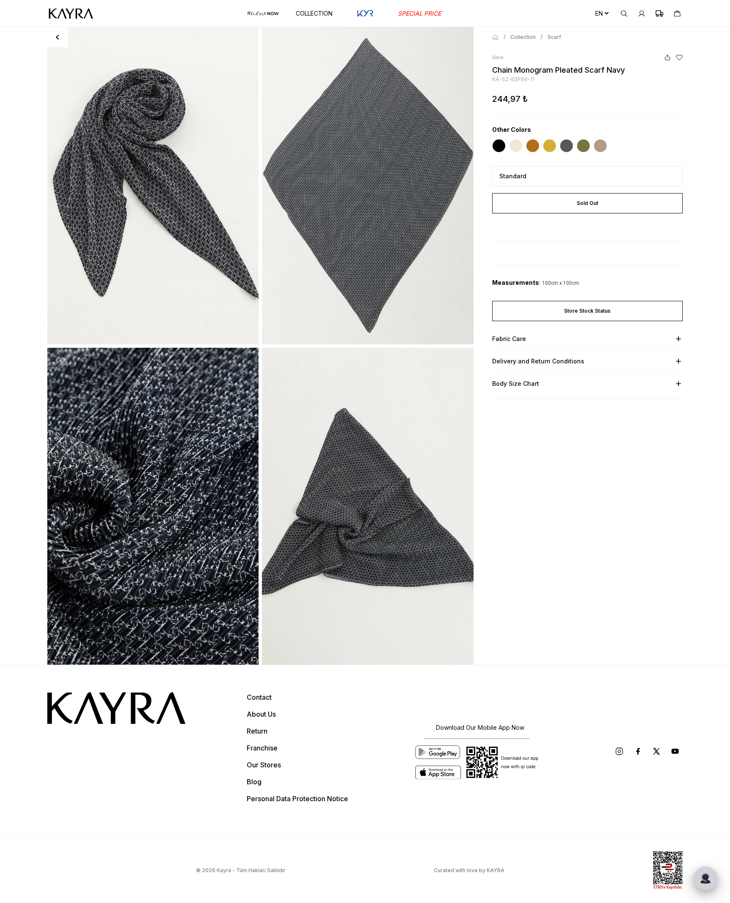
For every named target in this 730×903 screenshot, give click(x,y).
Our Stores (264, 765)
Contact (259, 697)
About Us (261, 714)
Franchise (262, 748)
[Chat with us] (705, 878)
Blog (254, 782)
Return (257, 731)
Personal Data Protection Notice (297, 798)
